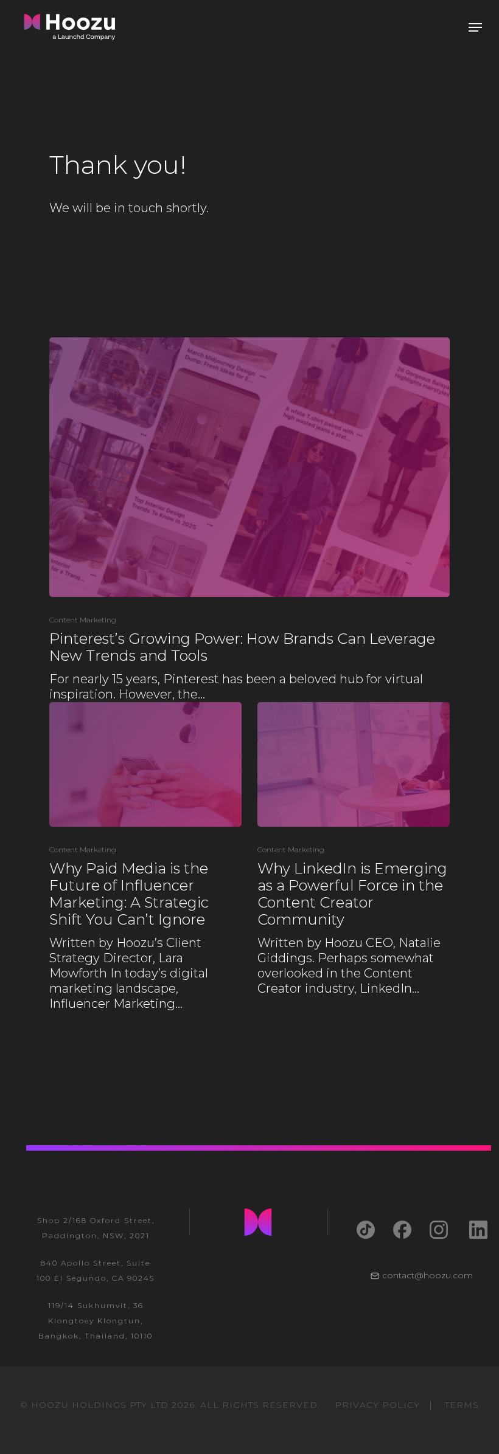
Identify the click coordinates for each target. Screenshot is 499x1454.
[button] (475, 27)
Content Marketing (82, 619)
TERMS (462, 1404)
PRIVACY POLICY (377, 1404)
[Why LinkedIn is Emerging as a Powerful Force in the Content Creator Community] (353, 849)
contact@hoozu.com (427, 1275)
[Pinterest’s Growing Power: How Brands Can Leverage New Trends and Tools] (249, 519)
